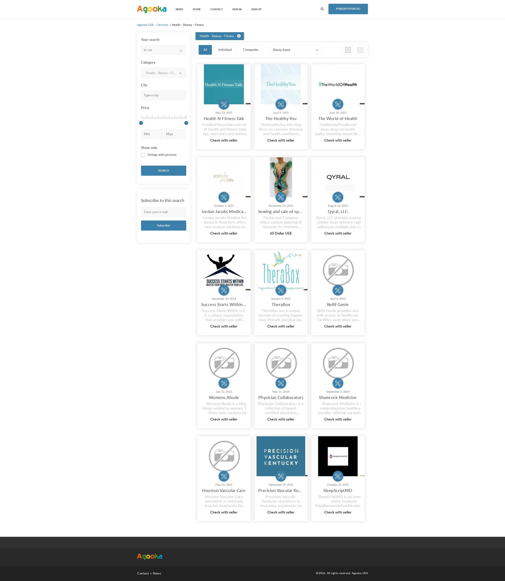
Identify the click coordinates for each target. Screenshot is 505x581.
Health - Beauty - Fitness (217, 36)
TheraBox (281, 305)
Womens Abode (224, 398)
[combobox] (163, 73)
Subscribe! (163, 225)
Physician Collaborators (281, 398)
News (157, 573)
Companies (250, 49)
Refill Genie (338, 305)
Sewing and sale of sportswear (281, 212)
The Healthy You (281, 119)
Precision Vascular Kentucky (281, 491)
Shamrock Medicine (338, 398)
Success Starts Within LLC (224, 305)
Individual (225, 49)
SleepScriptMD (337, 491)
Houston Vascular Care (224, 491)
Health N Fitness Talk (224, 119)
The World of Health (337, 119)
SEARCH (163, 170)
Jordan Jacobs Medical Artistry (224, 212)
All (205, 49)
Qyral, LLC (338, 212)
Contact (143, 573)
